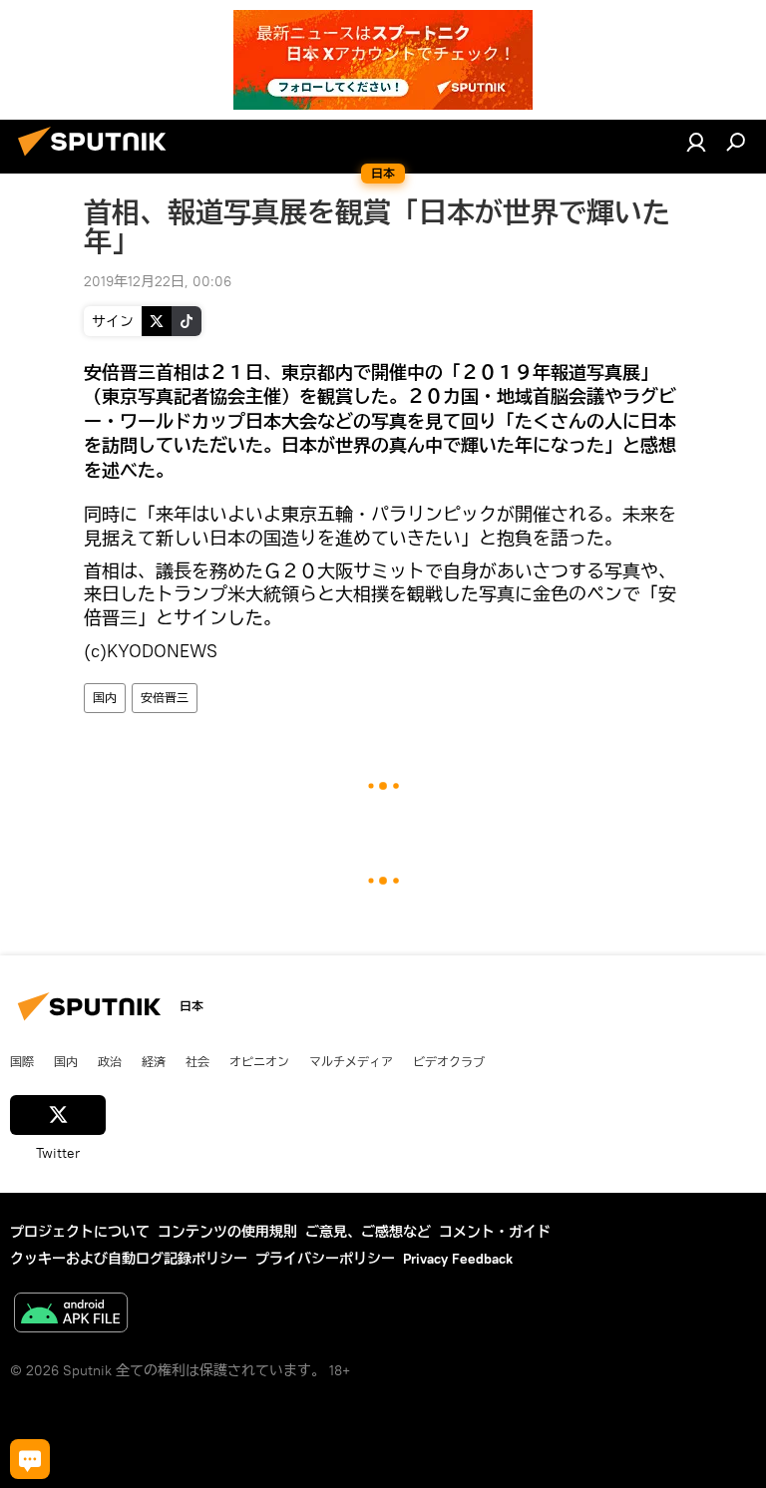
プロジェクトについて (80, 1232)
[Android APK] (71, 1315)
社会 (197, 1061)
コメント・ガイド (495, 1232)
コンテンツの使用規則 (227, 1232)
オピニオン (259, 1061)
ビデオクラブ (449, 1061)
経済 (154, 1061)
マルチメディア (351, 1061)
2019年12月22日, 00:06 (157, 281)
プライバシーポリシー (325, 1259)
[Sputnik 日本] (98, 159)
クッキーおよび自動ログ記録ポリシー (128, 1259)
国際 (22, 1061)
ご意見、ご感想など (368, 1232)
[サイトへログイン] (696, 142)
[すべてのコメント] (30, 1459)
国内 (105, 697)
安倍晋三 (165, 697)
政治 (110, 1061)
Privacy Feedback (458, 1259)
